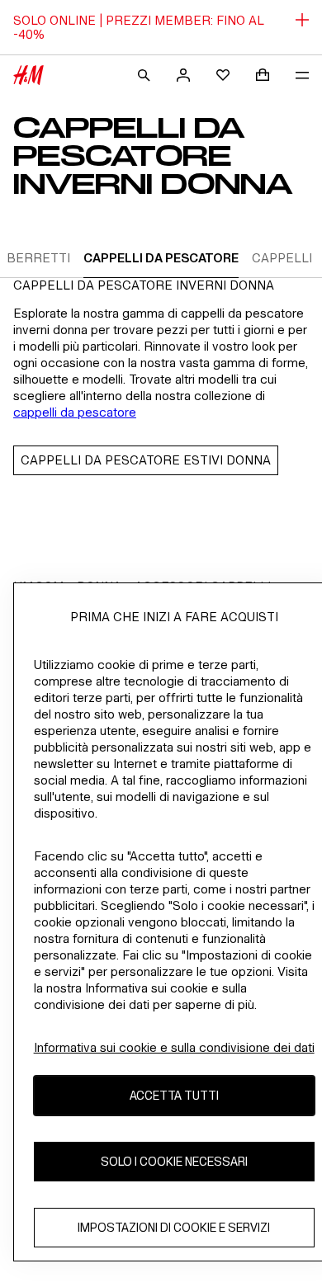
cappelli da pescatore (74, 412)
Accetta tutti (174, 1095)
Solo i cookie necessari (174, 1161)
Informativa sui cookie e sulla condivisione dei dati (174, 1047)
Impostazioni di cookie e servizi (174, 1227)
